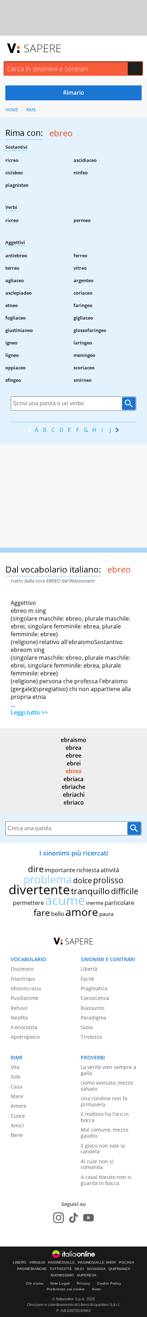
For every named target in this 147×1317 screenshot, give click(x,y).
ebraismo (73, 740)
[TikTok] (73, 1217)
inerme (94, 902)
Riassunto (92, 1008)
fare (42, 912)
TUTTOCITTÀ (61, 1269)
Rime (31, 110)
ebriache (73, 787)
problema (48, 879)
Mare (17, 1096)
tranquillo (90, 891)
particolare (119, 903)
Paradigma (93, 1017)
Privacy (83, 1283)
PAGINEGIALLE (61, 1262)
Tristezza (91, 1036)
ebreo (74, 771)
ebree (73, 755)
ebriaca (73, 779)
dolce (82, 880)
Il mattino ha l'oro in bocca (105, 1117)
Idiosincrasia (26, 988)
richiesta (88, 870)
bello (57, 914)
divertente (39, 889)
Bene (17, 1135)
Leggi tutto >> (29, 712)
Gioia (87, 1027)
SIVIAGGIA (96, 1269)
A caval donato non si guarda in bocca (106, 1180)
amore (81, 912)
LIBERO (19, 1262)
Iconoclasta (24, 1027)
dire (36, 869)
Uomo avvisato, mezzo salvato (107, 1085)
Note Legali (60, 1283)
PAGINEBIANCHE (32, 1269)
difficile (124, 891)
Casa (16, 1086)
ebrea (73, 748)
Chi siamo (35, 1283)
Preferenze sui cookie (66, 1289)
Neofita (19, 1017)
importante (60, 870)
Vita (15, 1067)
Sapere (42, 48)
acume (65, 900)
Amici (17, 1125)
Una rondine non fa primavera (104, 1101)
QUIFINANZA (119, 1269)
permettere (28, 903)
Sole (16, 1076)
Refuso (19, 1008)
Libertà (89, 968)
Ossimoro (22, 968)
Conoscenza (95, 998)
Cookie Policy (109, 1283)
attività (110, 870)
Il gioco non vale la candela (103, 1148)
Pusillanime (25, 998)
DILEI (79, 1269)
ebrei (74, 763)
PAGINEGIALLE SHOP (97, 1262)
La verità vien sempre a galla (108, 1070)
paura (106, 913)
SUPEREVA (86, 1275)
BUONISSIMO (62, 1275)
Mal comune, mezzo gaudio (104, 1132)
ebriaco (74, 802)
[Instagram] (58, 1217)
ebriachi (74, 795)
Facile (87, 978)
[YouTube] (88, 1217)
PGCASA (126, 1262)
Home (11, 110)
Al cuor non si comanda (97, 1164)
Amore (18, 1105)
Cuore (18, 1115)
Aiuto (96, 1289)
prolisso (108, 880)
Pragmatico (94, 988)
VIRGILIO (37, 1262)
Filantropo (23, 978)
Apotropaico (25, 1036)
